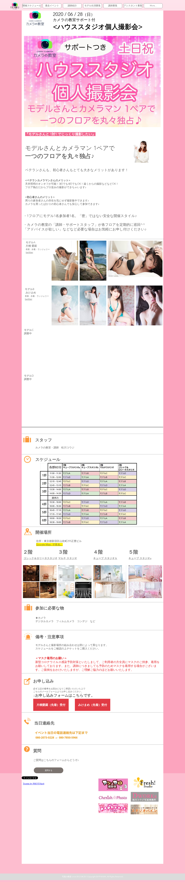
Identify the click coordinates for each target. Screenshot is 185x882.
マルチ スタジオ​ (67, 558)
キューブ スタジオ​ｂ (105, 558)
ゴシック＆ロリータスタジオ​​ (40, 558)
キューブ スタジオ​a (139, 558)
